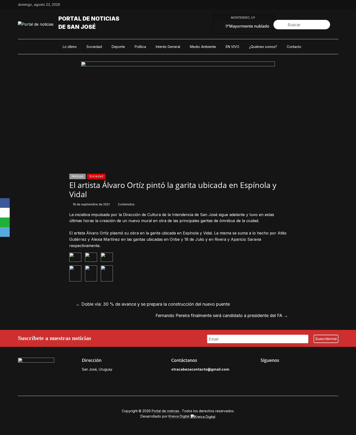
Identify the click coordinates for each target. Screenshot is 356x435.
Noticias (77, 176)
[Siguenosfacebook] (302, 4)
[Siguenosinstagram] (324, 4)
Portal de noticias (88, 18)
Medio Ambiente (203, 47)
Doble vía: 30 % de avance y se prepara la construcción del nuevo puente (153, 304)
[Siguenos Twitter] (274, 370)
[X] (5, 213)
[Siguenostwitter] (313, 4)
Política (140, 47)
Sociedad (94, 47)
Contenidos (126, 204)
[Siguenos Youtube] (296, 370)
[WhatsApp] (5, 222)
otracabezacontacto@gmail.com (200, 369)
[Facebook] (5, 203)
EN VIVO (232, 47)
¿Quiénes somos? (263, 47)
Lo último (70, 47)
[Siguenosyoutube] (335, 4)
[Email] (5, 232)
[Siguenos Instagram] (285, 370)
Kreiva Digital (179, 416)
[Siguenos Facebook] (263, 370)
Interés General (168, 47)
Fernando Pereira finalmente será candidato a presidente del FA (221, 315)
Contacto (294, 47)
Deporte (118, 47)
